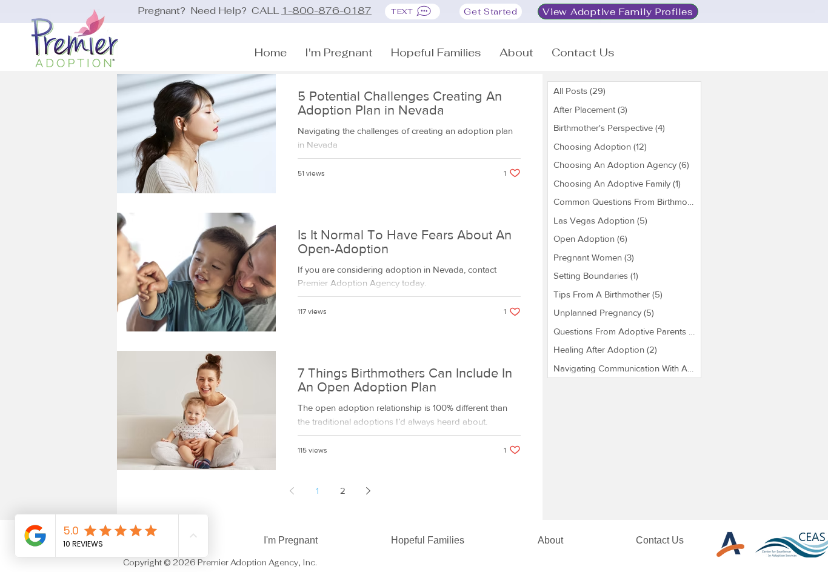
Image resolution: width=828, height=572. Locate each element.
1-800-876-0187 (326, 10)
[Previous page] (291, 491)
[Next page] (368, 491)
